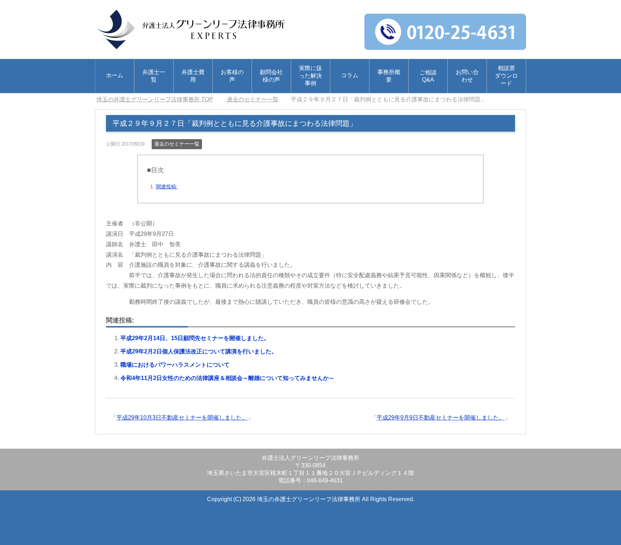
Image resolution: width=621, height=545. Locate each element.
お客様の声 (232, 76)
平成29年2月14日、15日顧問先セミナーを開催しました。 (195, 338)
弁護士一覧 (153, 76)
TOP (154, 99)
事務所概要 (388, 76)
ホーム (114, 75)
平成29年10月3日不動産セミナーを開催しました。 (182, 418)
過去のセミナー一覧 (176, 144)
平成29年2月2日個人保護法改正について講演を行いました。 (198, 351)
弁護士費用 (192, 76)
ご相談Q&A (428, 76)
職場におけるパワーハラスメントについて (175, 365)
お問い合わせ (467, 76)
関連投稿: (167, 186)
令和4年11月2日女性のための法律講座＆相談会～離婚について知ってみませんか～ (227, 378)
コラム (349, 75)
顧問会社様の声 (271, 76)
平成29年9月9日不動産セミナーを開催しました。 (441, 418)
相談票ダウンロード (506, 75)
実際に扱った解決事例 (310, 75)
